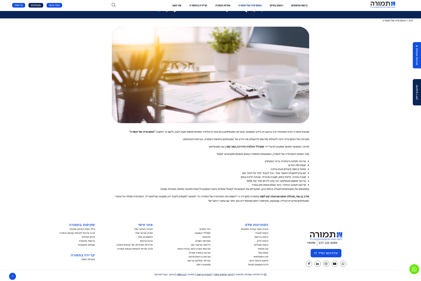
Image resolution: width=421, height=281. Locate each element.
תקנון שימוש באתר (223, 274)
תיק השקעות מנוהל (258, 264)
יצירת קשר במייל (328, 253)
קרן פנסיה (263, 249)
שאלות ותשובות (86, 245)
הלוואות (206, 237)
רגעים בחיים (276, 5)
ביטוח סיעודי (261, 233)
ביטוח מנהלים (261, 245)
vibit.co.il (182, 274)
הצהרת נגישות (203, 274)
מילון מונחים (88, 237)
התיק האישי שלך (144, 233)
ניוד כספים (204, 229)
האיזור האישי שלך (143, 229)
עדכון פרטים (146, 241)
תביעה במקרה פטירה (199, 253)
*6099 (311, 243)
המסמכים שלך (145, 237)
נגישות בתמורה (87, 241)
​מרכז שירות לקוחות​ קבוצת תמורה (135, 249)
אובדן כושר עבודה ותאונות (254, 229)
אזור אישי (54, 5)
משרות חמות (88, 259)
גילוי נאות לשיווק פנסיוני (82, 229)
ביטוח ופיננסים (299, 5)
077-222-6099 (328, 243)
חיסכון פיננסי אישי (258, 260)
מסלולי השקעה (202, 233)
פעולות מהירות (417, 56)
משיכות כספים (202, 241)
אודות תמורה (222, 5)
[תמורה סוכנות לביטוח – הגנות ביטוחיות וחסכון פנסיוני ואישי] (383, 7)
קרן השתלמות (260, 256)
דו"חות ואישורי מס (200, 245)
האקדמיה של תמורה (250, 5)
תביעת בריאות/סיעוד (199, 256)
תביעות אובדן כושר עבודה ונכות (193, 249)
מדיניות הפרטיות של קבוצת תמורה (134, 245)
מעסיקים (36, 5)
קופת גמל (263, 253)
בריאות (19, 5)
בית (411, 21)
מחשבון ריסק (417, 92)
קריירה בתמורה (198, 5)
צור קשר (176, 5)
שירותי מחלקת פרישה (198, 260)
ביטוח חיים (262, 241)
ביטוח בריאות (261, 237)
